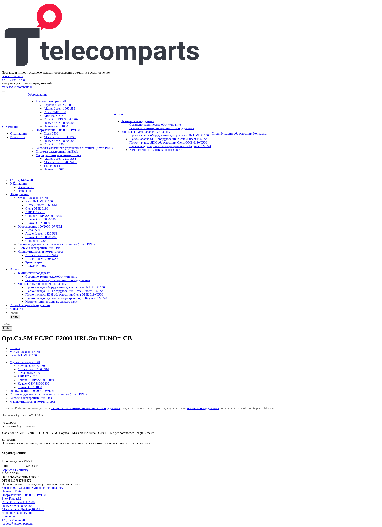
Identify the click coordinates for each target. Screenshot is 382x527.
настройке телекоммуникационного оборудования (85, 408)
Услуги (119, 114)
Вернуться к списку (15, 470)
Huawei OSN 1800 (56, 126)
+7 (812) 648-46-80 (14, 79)
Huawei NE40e (11, 491)
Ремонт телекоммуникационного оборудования (161, 128)
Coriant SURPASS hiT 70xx (62, 119)
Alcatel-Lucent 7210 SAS (60, 158)
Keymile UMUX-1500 (58, 105)
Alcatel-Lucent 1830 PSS (60, 137)
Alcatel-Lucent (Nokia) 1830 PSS (23, 509)
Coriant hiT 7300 (54, 144)
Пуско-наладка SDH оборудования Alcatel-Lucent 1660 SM (169, 139)
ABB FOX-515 (53, 115)
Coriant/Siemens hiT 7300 (18, 502)
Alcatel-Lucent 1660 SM (59, 108)
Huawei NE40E (54, 169)
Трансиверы (52, 165)
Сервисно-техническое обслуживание (155, 124)
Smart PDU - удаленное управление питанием (33, 487)
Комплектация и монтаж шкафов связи (155, 149)
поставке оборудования (203, 408)
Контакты (260, 133)
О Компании (11, 126)
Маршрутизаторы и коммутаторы (58, 155)
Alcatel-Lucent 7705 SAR (60, 162)
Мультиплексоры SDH (51, 101)
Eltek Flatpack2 (11, 498)
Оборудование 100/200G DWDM (58, 130)
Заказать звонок (12, 76)
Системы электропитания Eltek (57, 151)
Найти (14, 316)
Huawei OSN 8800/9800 (59, 140)
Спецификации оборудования (232, 133)
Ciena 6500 (51, 133)
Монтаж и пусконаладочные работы (146, 131)
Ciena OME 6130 (55, 112)
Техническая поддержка (137, 121)
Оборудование (38, 94)
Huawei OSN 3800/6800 (59, 122)
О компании (18, 133)
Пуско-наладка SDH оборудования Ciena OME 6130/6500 (168, 142)
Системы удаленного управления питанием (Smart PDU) (74, 148)
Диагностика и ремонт (17, 512)
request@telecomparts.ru (17, 86)
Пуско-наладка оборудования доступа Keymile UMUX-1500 (169, 135)
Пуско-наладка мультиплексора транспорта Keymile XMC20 (170, 146)
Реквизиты (17, 137)
